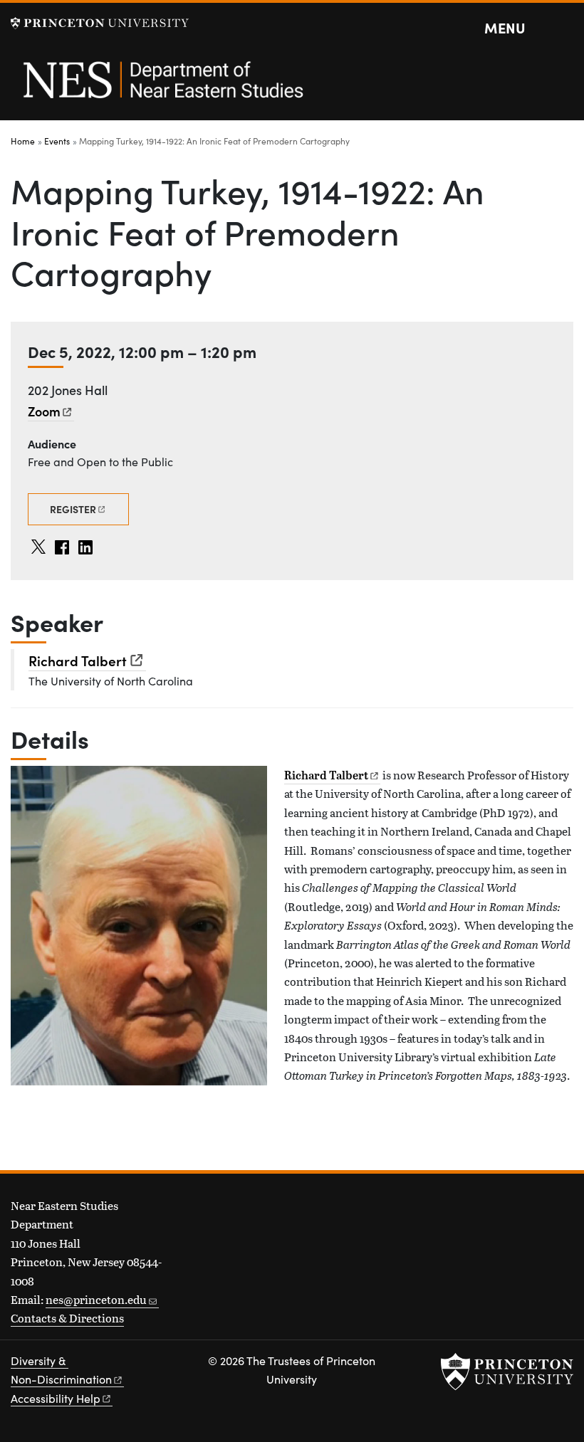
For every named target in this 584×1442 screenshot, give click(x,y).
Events (57, 141)
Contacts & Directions (67, 1318)
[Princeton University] (100, 23)
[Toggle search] (564, 28)
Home (23, 141)
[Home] (162, 87)
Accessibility (55, 1398)
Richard (77, 660)
